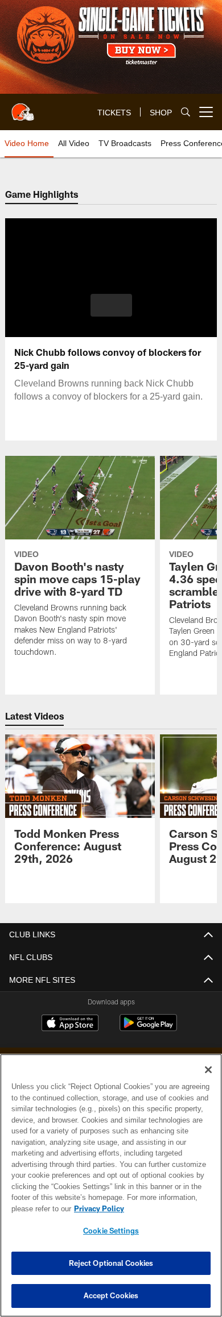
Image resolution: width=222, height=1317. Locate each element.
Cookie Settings (111, 1230)
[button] (111, 305)
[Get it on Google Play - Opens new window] (148, 1028)
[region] (111, 1185)
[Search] (185, 112)
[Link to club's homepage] (22, 107)
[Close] (208, 1069)
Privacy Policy (97, 1208)
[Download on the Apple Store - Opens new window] (70, 1024)
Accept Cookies (111, 1295)
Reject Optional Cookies (111, 1263)
